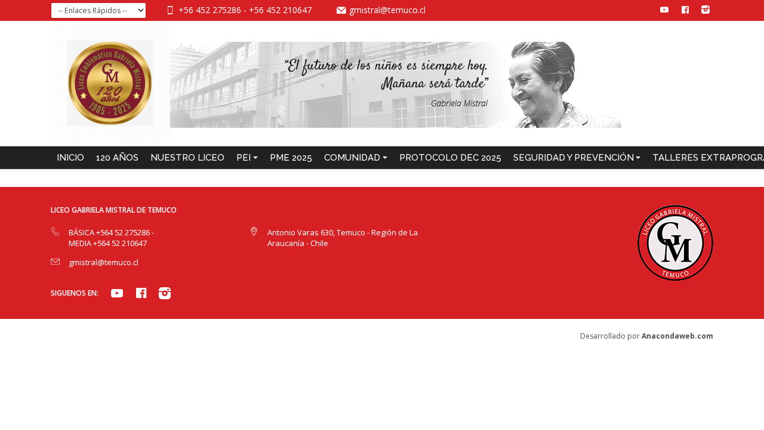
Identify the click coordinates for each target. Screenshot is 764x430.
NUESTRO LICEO (187, 157)
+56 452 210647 (280, 10)
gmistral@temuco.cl (387, 10)
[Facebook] (685, 9)
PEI (243, 157)
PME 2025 (291, 157)
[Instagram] (705, 9)
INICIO (70, 157)
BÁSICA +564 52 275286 (110, 232)
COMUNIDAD (352, 157)
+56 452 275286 (211, 10)
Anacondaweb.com (677, 336)
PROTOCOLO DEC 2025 (450, 157)
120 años (117, 157)
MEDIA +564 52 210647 (108, 243)
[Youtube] (664, 9)
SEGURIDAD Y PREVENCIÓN (573, 157)
